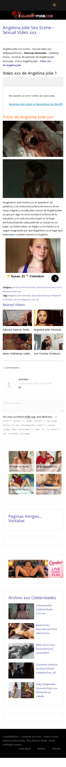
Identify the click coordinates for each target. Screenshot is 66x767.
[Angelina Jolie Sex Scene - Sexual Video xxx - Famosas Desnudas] (32, 4)
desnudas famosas (41, 295)
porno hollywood (22, 299)
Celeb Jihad (24, 748)
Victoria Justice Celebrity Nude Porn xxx (44, 609)
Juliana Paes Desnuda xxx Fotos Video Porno (46, 629)
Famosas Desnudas (46, 287)
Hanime (41, 748)
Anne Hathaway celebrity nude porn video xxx (32, 353)
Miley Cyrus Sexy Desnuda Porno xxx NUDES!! (45, 648)
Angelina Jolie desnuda (19, 295)
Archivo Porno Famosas (24, 287)
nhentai (56, 748)
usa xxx (35, 299)
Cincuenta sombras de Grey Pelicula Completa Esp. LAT (47, 668)
